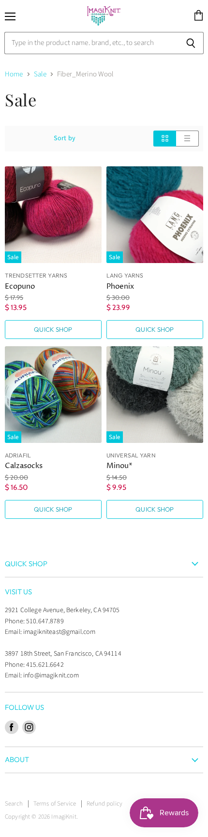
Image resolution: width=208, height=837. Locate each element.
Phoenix (120, 286)
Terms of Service (54, 803)
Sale (40, 74)
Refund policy (104, 803)
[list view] (187, 139)
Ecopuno (20, 286)
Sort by (64, 138)
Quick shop (53, 329)
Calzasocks (24, 466)
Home (14, 74)
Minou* (119, 466)
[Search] (191, 43)
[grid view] (164, 139)
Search (14, 803)
